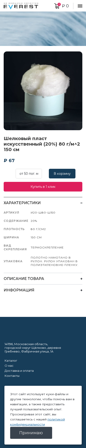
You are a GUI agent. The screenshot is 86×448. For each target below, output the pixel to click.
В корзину (62, 174)
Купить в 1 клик (43, 187)
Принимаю (31, 432)
